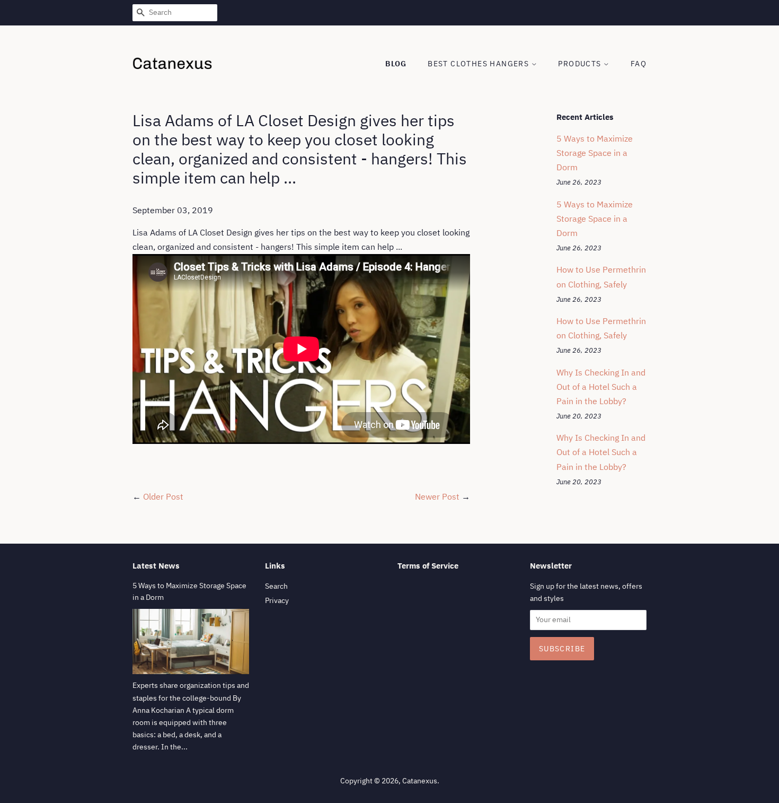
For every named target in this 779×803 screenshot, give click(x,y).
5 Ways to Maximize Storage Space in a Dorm (594, 152)
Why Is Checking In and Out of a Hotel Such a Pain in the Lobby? (600, 386)
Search (276, 586)
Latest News (156, 566)
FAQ (639, 63)
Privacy (277, 600)
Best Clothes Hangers (479, 63)
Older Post (163, 496)
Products (581, 63)
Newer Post (437, 496)
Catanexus (419, 780)
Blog (396, 63)
